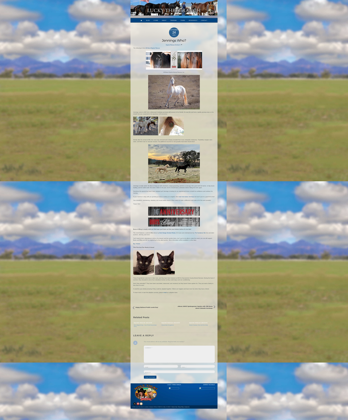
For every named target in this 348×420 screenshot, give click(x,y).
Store (156, 20)
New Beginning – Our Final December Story (145, 325)
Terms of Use (174, 406)
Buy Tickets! (136, 243)
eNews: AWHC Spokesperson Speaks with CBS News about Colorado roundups (195, 307)
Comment (148, 347)
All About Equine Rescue (153, 48)
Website (148, 372)
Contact (204, 20)
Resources (193, 20)
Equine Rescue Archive (172, 45)
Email (184, 367)
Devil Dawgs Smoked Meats (167, 233)
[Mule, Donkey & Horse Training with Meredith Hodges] (174, 14)
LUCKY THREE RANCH (174, 384)
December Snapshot (167, 325)
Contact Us (187, 406)
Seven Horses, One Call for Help (198, 325)
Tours (182, 20)
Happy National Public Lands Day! (146, 307)
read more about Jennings (186, 196)
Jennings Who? (174, 40)
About (164, 20)
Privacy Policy (181, 406)
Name (147, 367)
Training (173, 20)
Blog (148, 20)
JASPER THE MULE (209, 384)
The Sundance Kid (200, 233)
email (164, 292)
